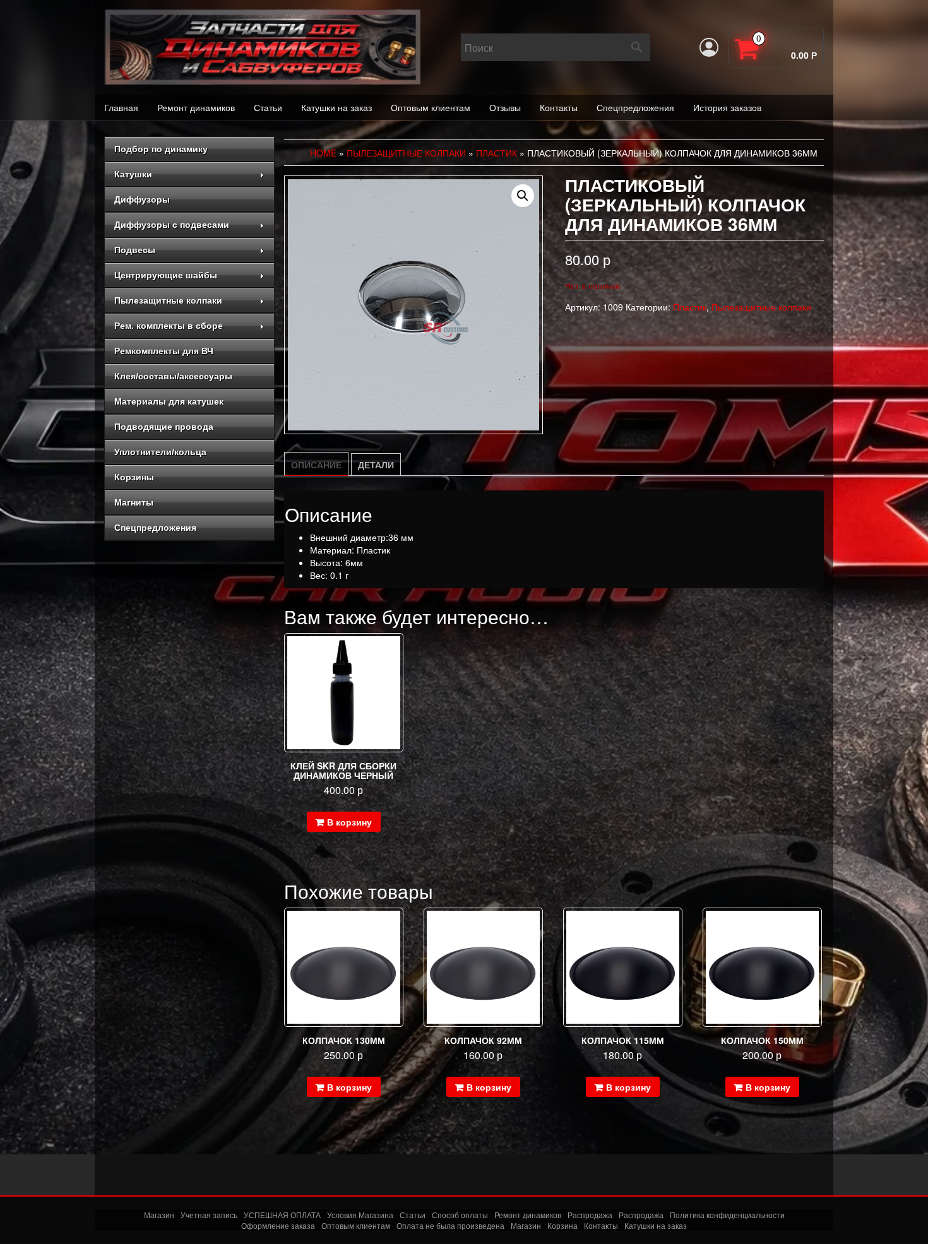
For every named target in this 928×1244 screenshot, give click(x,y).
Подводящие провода (163, 427)
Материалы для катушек (168, 401)
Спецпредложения (635, 107)
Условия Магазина (360, 1214)
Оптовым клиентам (430, 107)
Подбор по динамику (161, 149)
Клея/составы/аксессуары (173, 376)
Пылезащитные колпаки (168, 300)
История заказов (727, 107)
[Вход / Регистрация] (708, 47)
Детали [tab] (376, 464)
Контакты (559, 107)
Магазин (159, 1214)
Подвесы (134, 250)
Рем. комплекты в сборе (168, 326)
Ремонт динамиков (196, 107)
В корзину (349, 821)
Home (323, 152)
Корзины (134, 477)
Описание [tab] (316, 464)
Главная (121, 107)
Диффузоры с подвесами (171, 225)
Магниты (133, 502)
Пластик (496, 152)
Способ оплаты (460, 1214)
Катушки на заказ (336, 107)
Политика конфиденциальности (727, 1214)
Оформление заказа (278, 1225)
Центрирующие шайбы (165, 275)
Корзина (562, 1225)
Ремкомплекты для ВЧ (163, 351)
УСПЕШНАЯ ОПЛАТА (282, 1214)
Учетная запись (209, 1214)
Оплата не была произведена (450, 1225)
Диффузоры (142, 199)
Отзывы (505, 107)
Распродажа (590, 1214)
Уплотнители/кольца (160, 452)
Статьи (268, 107)
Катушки (133, 174)
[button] (522, 195)
